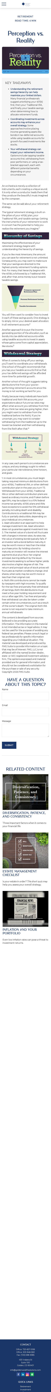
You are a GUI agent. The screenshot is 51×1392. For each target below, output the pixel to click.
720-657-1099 (29, 1349)
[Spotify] (32, 1374)
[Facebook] (18, 1374)
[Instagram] (27, 1374)
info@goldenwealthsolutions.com (25, 1370)
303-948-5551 (29, 1352)
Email (5, 705)
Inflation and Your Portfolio (20, 931)
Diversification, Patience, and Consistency (24, 814)
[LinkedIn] (23, 1374)
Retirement (25, 1386)
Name (5, 689)
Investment (25, 1389)
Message (6, 721)
